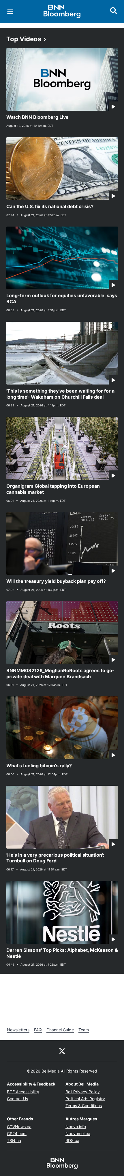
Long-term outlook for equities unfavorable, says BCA (61, 298)
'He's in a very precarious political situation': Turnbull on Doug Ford (55, 858)
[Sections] (10, 11)
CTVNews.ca (19, 1126)
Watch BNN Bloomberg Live (37, 117)
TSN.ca (14, 1140)
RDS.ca (72, 1140)
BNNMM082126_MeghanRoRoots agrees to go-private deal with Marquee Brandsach (60, 673)
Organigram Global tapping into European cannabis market (53, 489)
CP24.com (17, 1133)
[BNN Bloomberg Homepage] (62, 11)
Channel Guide (60, 1029)
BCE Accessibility (23, 1091)
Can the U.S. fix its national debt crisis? (49, 206)
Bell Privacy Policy (82, 1091)
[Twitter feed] (62, 1050)
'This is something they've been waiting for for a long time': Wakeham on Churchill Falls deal (60, 394)
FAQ (38, 1029)
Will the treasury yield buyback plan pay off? (56, 581)
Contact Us (17, 1098)
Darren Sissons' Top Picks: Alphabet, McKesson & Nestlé (62, 953)
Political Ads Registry (85, 1098)
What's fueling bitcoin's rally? (39, 765)
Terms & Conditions (83, 1105)
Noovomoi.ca (77, 1133)
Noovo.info (75, 1126)
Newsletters (18, 1029)
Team (83, 1029)
